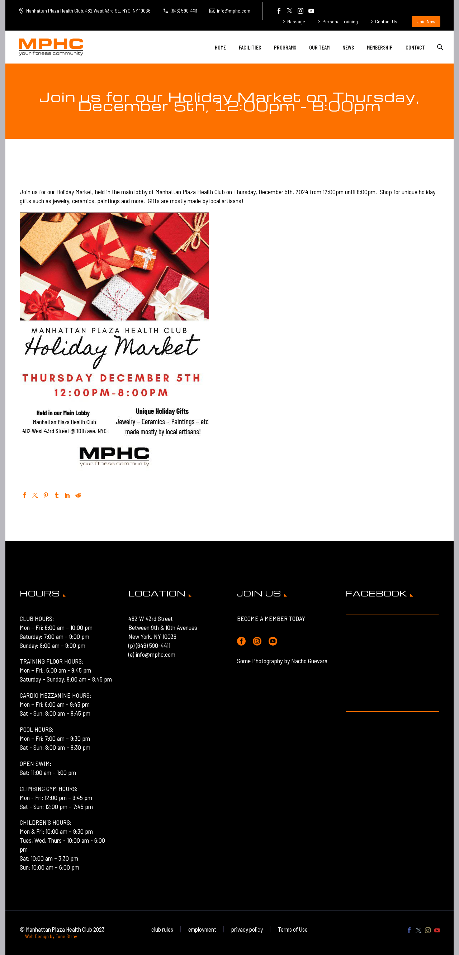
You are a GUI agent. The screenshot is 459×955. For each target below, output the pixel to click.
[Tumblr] (57, 495)
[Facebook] (279, 11)
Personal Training (340, 21)
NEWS (348, 47)
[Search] (439, 47)
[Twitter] (289, 11)
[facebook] (241, 641)
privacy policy (247, 929)
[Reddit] (78, 495)
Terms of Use (293, 929)
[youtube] (273, 641)
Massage (296, 21)
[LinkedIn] (67, 495)
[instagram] (257, 641)
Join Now (426, 21)
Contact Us (386, 21)
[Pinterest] (46, 495)
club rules (162, 929)
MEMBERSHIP (380, 47)
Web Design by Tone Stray (51, 936)
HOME (220, 47)
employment (202, 929)
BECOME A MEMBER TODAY (271, 618)
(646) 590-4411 (184, 11)
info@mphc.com (233, 11)
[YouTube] (311, 11)
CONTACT (415, 47)
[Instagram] (300, 11)
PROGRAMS (285, 47)
